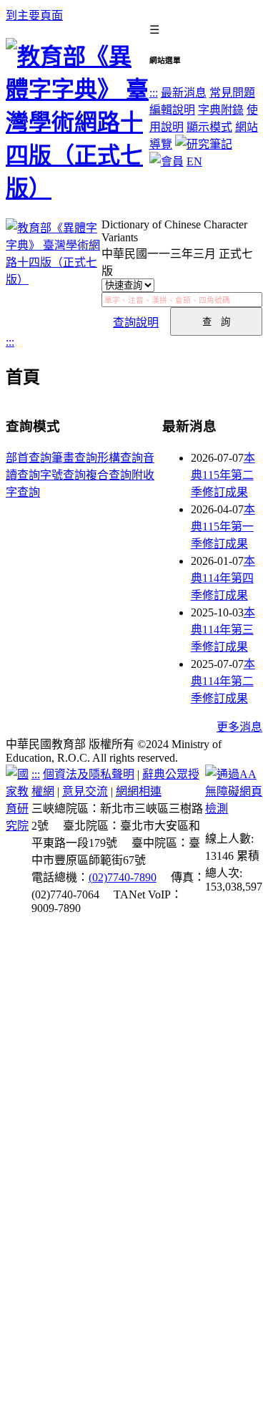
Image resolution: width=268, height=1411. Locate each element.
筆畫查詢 (74, 458)
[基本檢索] (53, 277)
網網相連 (139, 791)
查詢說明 (136, 322)
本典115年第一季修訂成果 (223, 526)
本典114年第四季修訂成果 (223, 578)
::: (153, 93)
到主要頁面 (34, 15)
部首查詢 (28, 458)
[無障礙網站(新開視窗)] (233, 809)
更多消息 (239, 727)
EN (194, 161)
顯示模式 (209, 127)
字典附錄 (221, 110)
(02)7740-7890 (123, 877)
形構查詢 (120, 458)
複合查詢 (108, 475)
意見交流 (85, 791)
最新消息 (184, 93)
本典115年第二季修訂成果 (223, 475)
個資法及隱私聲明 (88, 774)
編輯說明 (172, 110)
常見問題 (232, 93)
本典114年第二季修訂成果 (223, 681)
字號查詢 (63, 475)
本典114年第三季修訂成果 (223, 629)
